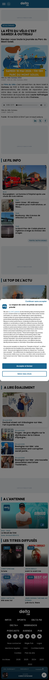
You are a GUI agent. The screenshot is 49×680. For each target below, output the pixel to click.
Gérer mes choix (24, 373)
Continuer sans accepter (36, 301)
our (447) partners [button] (14, 312)
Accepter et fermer (24, 366)
